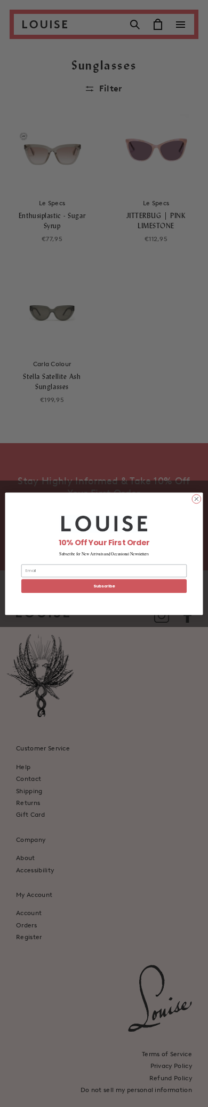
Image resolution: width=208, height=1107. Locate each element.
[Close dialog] (196, 499)
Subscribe (104, 586)
